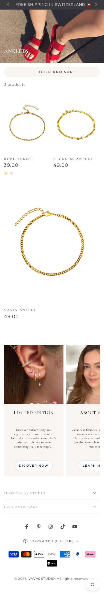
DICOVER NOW (34, 465)
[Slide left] (8, 5)
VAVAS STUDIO (42, 579)
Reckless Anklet (73, 159)
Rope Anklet (19, 159)
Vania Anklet (20, 310)
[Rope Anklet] (27, 125)
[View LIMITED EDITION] (33, 374)
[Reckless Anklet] (76, 125)
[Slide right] (95, 5)
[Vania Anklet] (52, 245)
